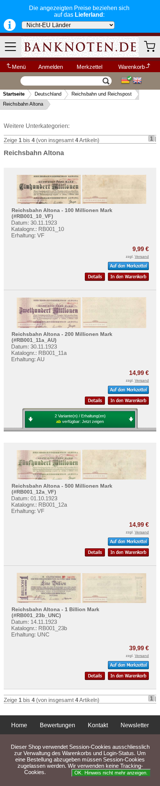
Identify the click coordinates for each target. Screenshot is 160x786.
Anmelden (50, 67)
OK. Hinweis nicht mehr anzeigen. (111, 773)
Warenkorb (131, 67)
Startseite (14, 94)
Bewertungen (57, 725)
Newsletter (135, 725)
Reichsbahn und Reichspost (101, 94)
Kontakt (98, 725)
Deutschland (48, 94)
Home (19, 725)
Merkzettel (89, 67)
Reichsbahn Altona (23, 104)
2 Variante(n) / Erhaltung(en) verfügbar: (80, 419)
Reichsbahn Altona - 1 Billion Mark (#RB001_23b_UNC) (55, 612)
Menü (19, 67)
